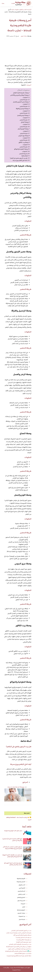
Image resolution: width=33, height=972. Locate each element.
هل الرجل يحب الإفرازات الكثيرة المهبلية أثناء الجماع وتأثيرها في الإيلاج (12, 856)
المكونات (25, 97)
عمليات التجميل (21, 913)
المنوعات (23, 904)
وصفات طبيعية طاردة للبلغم (21, 93)
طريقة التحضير (23, 100)
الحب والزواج (22, 885)
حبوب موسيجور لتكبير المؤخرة (23, 942)
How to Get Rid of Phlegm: (16, 787)
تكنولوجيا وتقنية (21, 910)
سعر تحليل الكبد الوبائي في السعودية (13, 831)
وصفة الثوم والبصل (23, 129)
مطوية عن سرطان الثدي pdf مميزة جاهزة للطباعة (18, 947)
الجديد (13, 3)
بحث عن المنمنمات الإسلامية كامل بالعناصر (20, 944)
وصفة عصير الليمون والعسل (20, 102)
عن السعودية (22, 916)
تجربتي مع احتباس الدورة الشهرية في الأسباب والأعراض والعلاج (13, 864)
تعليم (23, 907)
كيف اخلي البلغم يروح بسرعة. (20, 160)
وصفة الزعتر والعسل (22, 115)
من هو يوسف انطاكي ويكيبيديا (23, 940)
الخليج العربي (22, 888)
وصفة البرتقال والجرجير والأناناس (19, 95)
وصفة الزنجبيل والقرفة (22, 108)
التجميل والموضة (21, 882)
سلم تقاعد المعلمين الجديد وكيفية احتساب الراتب (18, 933)
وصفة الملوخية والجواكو (21, 149)
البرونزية (29, 85)
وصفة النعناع (24, 122)
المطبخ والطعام (21, 898)
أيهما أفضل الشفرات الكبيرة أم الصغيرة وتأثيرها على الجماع (12, 840)
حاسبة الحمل (22, 920)
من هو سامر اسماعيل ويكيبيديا (23, 937)
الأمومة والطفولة (21, 879)
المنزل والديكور (21, 901)
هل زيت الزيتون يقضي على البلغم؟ (18, 158)
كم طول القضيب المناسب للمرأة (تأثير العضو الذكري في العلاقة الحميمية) (12, 848)
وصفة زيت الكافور (23, 142)
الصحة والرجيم (21, 891)
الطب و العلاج (21, 894)
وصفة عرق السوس (23, 135)
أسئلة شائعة (24, 156)
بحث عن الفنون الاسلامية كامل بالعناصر (21, 930)
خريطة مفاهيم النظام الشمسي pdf (22, 935)
